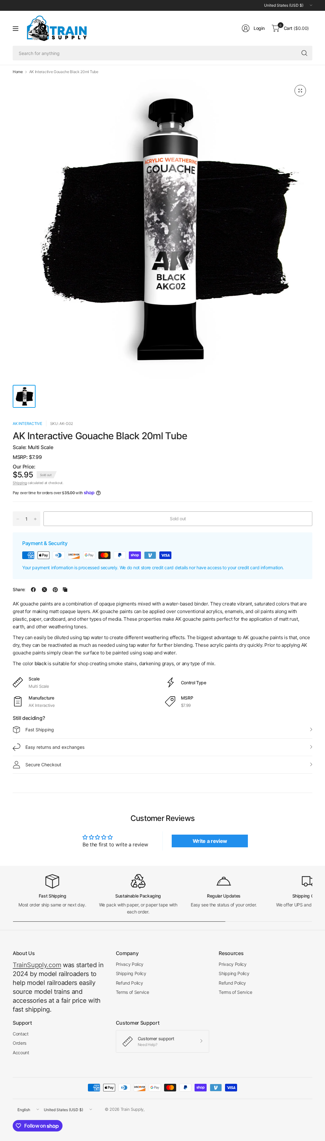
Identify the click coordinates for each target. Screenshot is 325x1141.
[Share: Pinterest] (55, 589)
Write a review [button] (210, 841)
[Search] (304, 53)
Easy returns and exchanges (54, 747)
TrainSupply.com (37, 965)
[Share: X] (44, 589)
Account (21, 1052)
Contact (21, 1033)
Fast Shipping (39, 729)
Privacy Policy (130, 964)
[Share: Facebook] (33, 589)
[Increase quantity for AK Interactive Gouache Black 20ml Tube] (35, 519)
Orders (19, 1043)
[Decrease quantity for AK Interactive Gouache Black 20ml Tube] (18, 519)
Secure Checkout (43, 764)
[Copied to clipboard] (65, 589)
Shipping (20, 483)
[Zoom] (300, 90)
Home (18, 72)
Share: (19, 589)
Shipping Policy (131, 973)
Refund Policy (129, 983)
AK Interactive (27, 423)
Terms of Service (132, 992)
